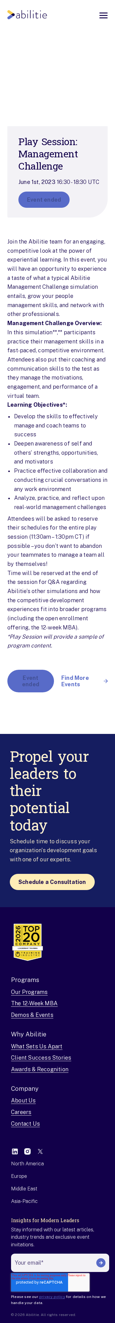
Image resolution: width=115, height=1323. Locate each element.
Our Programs (29, 992)
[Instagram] (27, 1151)
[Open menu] (103, 15)
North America (27, 1164)
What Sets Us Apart (37, 1046)
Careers (21, 1112)
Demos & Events (32, 1015)
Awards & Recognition (39, 1069)
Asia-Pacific (24, 1201)
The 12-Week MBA (34, 1003)
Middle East (24, 1189)
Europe (19, 1176)
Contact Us (25, 1123)
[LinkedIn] (15, 1151)
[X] (40, 1151)
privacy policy (52, 1297)
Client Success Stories (41, 1057)
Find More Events (75, 681)
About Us (23, 1100)
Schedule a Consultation (52, 882)
